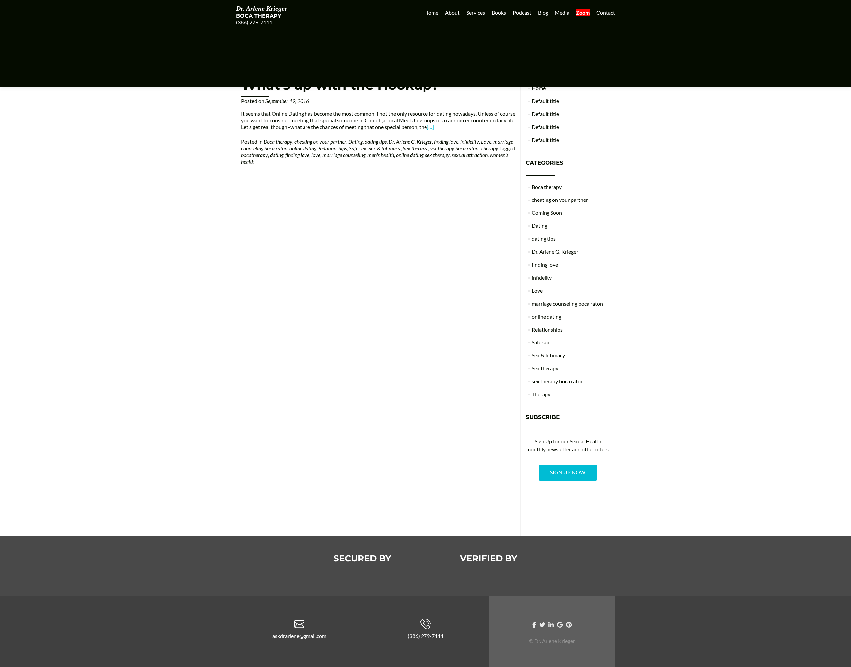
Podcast (522, 12)
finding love (446, 141)
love (315, 155)
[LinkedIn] (551, 624)
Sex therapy (415, 148)
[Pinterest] (569, 624)
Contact (605, 12)
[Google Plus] (560, 624)
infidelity (469, 141)
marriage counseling (343, 155)
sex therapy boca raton (454, 148)
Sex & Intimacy (384, 148)
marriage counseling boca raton (567, 303)
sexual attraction (470, 155)
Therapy (489, 148)
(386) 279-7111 (254, 22)
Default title (545, 101)
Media (562, 12)
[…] (430, 127)
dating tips (376, 141)
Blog (543, 12)
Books (499, 12)
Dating (355, 141)
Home (431, 12)
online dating (302, 148)
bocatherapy (254, 155)
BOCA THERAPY (258, 15)
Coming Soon (547, 212)
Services (475, 12)
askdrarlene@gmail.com (299, 636)
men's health (380, 155)
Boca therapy (278, 141)
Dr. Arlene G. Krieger (410, 141)
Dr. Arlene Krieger (261, 8)
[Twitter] (542, 624)
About (452, 12)
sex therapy (437, 155)
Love (486, 141)
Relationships (332, 148)
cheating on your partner (320, 141)
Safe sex (357, 148)
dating (276, 155)
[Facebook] (534, 624)
